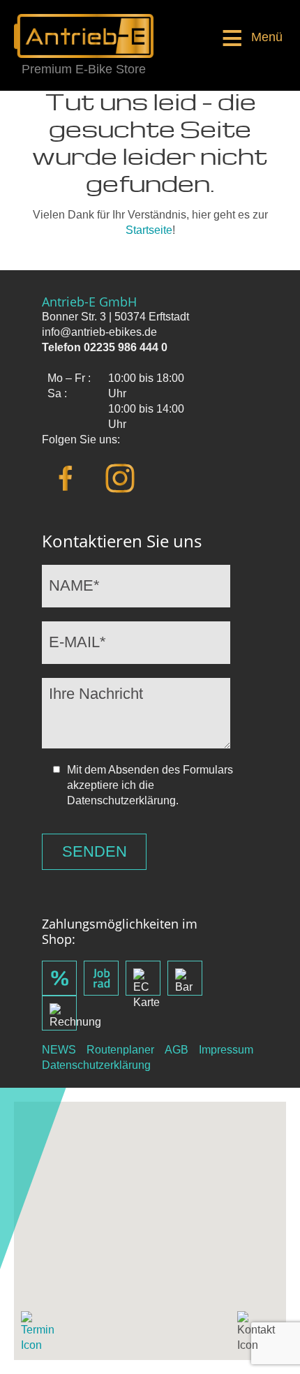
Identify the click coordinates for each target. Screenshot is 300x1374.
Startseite (149, 230)
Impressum (226, 1050)
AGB (176, 1050)
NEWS (59, 1050)
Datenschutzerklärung (96, 1065)
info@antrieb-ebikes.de (99, 332)
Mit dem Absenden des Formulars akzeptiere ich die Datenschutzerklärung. (150, 785)
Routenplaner (120, 1050)
